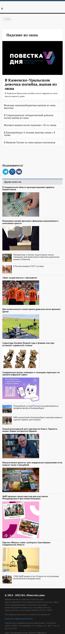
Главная (7, 19)
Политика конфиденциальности (19, 618)
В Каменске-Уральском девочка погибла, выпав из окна (31, 84)
